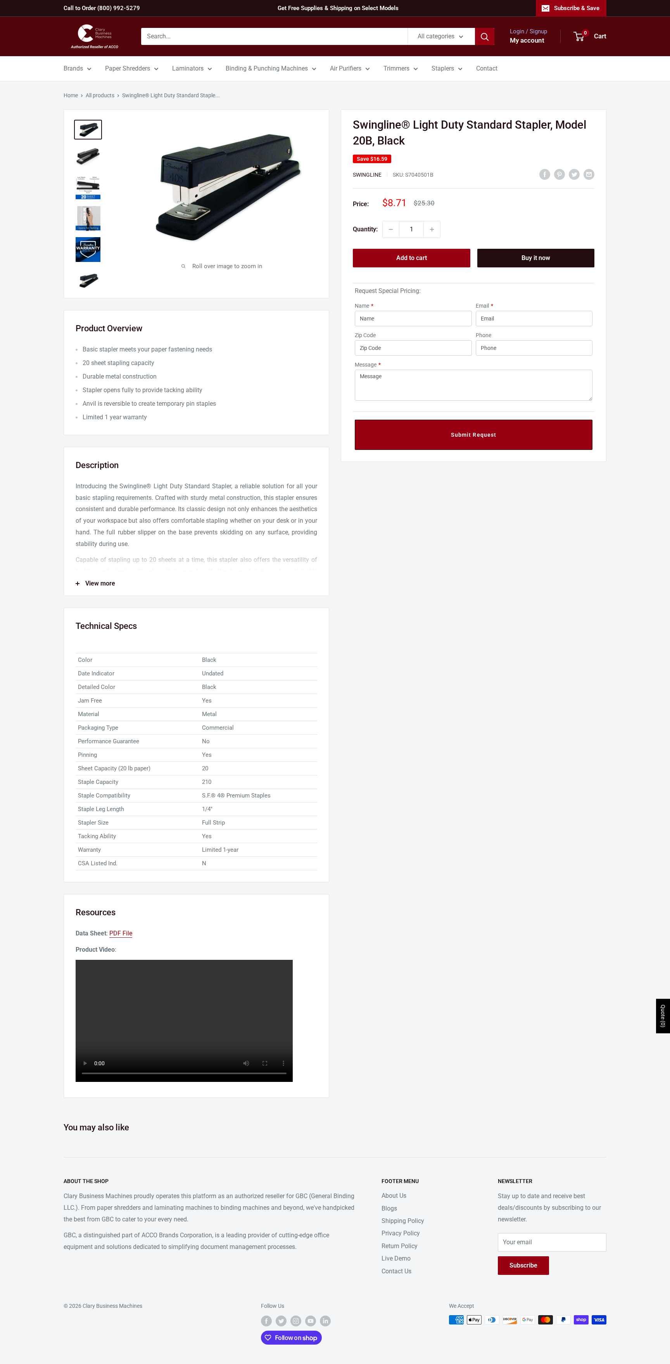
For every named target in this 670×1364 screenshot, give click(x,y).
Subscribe (523, 1265)
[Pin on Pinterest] (559, 174)
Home (71, 95)
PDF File (120, 933)
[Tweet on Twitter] (574, 174)
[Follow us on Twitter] (281, 1320)
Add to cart (411, 258)
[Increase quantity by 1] (432, 229)
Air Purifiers (345, 68)
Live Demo (396, 1258)
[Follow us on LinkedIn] (325, 1320)
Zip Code (365, 335)
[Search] (484, 36)
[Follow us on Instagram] (295, 1320)
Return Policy (400, 1246)
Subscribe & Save (576, 8)
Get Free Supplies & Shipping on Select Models (338, 8)
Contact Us (396, 1271)
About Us (394, 1195)
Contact (486, 68)
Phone (483, 335)
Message (368, 365)
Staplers (443, 68)
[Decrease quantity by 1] (391, 229)
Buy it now (535, 258)
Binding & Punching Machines (267, 68)
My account (527, 40)
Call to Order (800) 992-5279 (102, 8)
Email (484, 306)
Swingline (367, 175)
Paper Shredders (127, 68)
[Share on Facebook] (544, 174)
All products (100, 95)
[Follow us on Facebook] (266, 1320)
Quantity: (365, 229)
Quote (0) (663, 1015)
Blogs (389, 1208)
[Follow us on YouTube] (310, 1320)
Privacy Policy (401, 1233)
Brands (73, 68)
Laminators (188, 68)
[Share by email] (589, 174)
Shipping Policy (403, 1220)
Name (364, 306)
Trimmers (396, 68)
